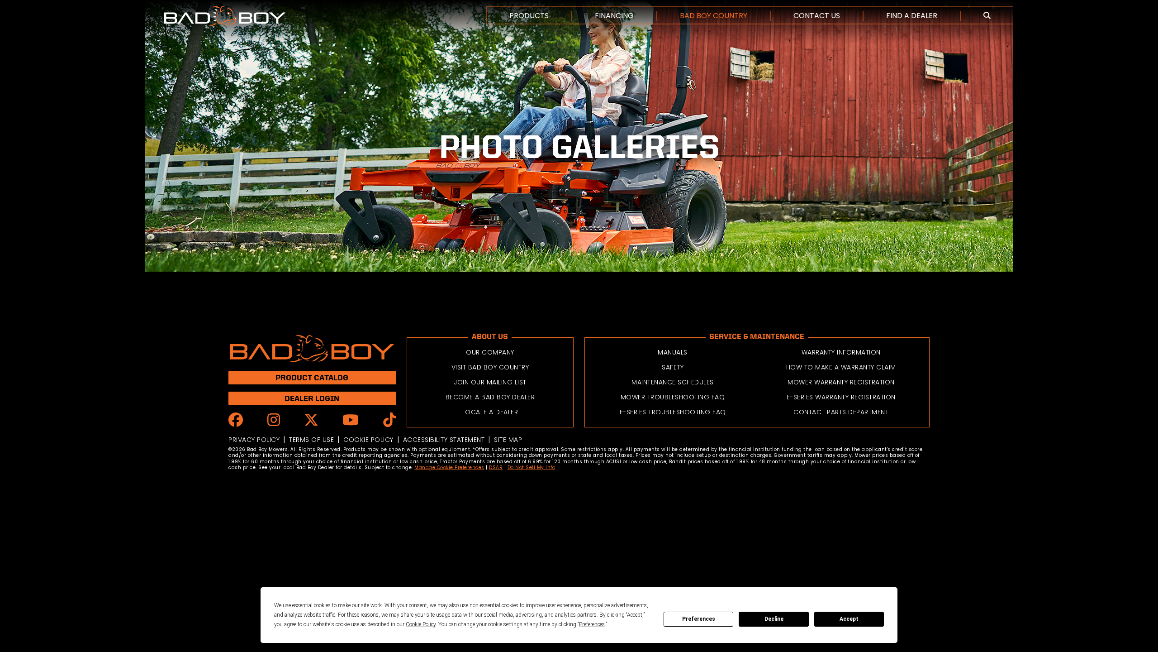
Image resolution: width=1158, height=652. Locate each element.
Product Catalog (311, 377)
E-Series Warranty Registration (841, 397)
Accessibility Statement (444, 439)
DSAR (496, 467)
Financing (614, 15)
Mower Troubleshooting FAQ (673, 397)
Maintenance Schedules (672, 382)
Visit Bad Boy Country (490, 367)
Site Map (508, 439)
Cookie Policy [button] (421, 624)
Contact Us (816, 15)
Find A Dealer (911, 15)
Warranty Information (841, 352)
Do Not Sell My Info (531, 467)
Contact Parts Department (840, 412)
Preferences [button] (592, 624)
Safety (672, 367)
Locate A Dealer (490, 412)
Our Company (490, 352)
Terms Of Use (311, 439)
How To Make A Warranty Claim (841, 367)
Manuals (673, 352)
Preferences (698, 619)
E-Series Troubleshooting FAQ (673, 412)
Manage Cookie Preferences (449, 467)
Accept (849, 619)
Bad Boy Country (713, 15)
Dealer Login (312, 398)
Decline (773, 619)
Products (529, 15)
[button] (987, 15)
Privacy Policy (254, 439)
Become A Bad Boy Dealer (490, 397)
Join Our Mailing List (490, 382)
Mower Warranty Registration (841, 382)
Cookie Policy (368, 439)
